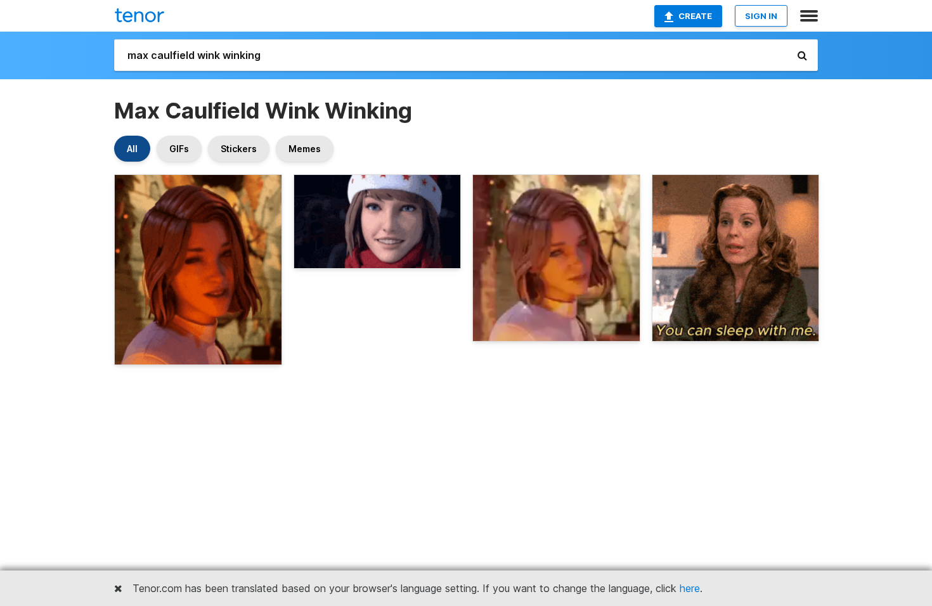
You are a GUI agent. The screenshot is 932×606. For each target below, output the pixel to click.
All (132, 148)
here (690, 588)
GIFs (179, 148)
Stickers (239, 148)
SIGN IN (761, 16)
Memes (304, 148)
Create (695, 16)
